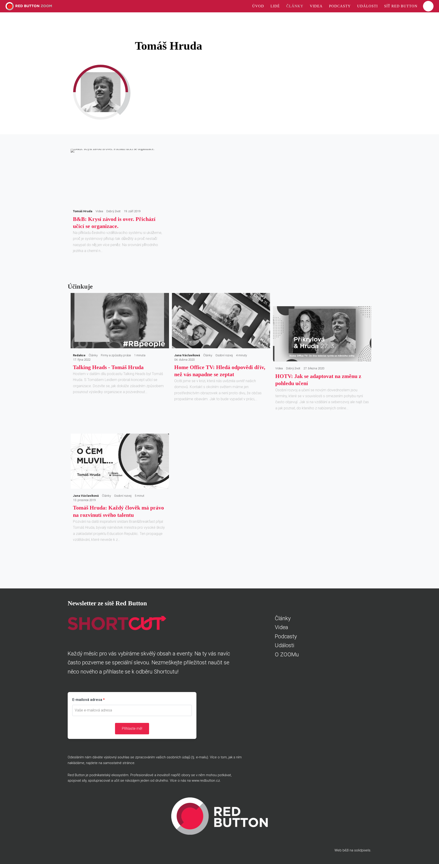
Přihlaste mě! (132, 728)
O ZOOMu (287, 654)
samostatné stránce (118, 763)
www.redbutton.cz (206, 780)
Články (283, 618)
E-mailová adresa (87, 700)
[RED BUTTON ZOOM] (28, 6)
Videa (281, 627)
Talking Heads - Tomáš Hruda (108, 367)
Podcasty (286, 636)
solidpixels (362, 850)
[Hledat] (428, 6)
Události (284, 645)
